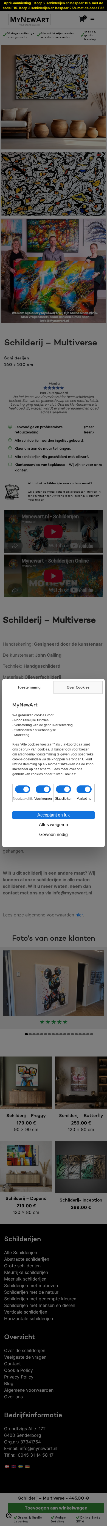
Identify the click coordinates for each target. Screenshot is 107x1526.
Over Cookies (78, 687)
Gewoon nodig (53, 834)
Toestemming (29, 687)
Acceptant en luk (53, 815)
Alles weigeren (53, 824)
